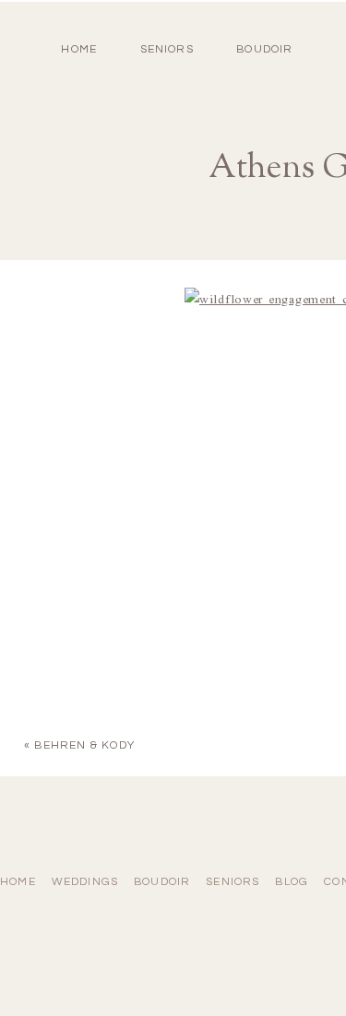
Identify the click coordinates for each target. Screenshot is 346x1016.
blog (291, 882)
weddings (85, 882)
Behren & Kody (84, 745)
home (79, 49)
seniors (232, 882)
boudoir (264, 49)
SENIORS (167, 49)
